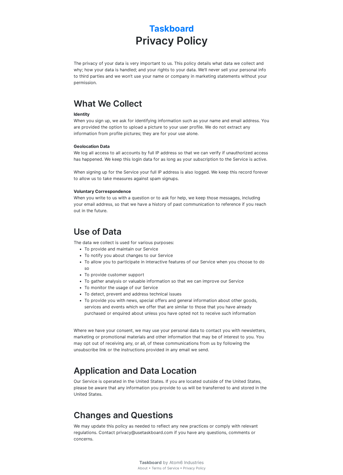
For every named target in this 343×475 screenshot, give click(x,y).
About (143, 468)
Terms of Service (165, 468)
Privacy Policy (194, 468)
